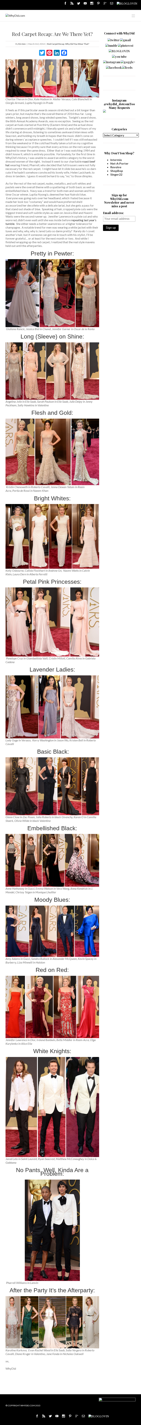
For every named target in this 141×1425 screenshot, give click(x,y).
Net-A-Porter (119, 163)
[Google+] (76, 1416)
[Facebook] (65, 3)
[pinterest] (125, 45)
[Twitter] (78, 3)
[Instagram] (91, 3)
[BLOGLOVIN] (127, 3)
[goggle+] (128, 61)
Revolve (115, 167)
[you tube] (119, 56)
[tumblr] (111, 45)
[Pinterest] (98, 3)
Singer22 (116, 174)
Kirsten (22, 44)
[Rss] (71, 3)
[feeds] (127, 67)
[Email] (111, 3)
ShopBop (116, 170)
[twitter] (113, 39)
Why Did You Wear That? (77, 44)
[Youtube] (85, 3)
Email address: (113, 213)
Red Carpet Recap (55, 44)
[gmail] (125, 39)
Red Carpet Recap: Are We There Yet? (52, 34)
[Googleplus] (105, 3)
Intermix (116, 159)
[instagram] (112, 61)
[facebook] (114, 67)
